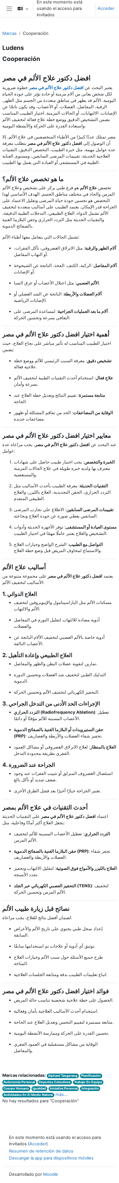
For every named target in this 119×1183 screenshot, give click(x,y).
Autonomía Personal (19, 1082)
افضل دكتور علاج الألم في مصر (56, 87)
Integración (90, 1088)
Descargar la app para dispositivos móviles (51, 1158)
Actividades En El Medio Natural (28, 1095)
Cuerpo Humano (16, 1088)
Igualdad (39, 1088)
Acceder (106, 8)
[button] (22, 8)
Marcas (9, 33)
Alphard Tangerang (62, 1076)
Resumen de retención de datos (41, 1151)
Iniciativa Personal (64, 1088)
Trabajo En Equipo (88, 1082)
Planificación (91, 1076)
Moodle (50, 1174)
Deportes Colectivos (54, 1082)
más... (61, 1094)
